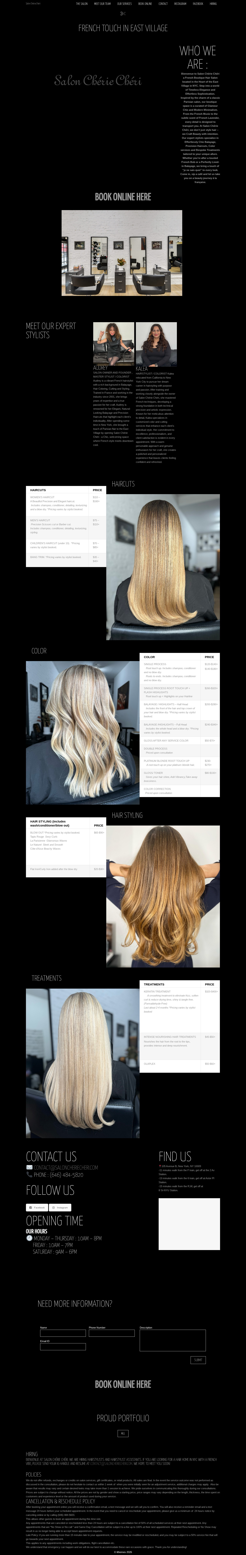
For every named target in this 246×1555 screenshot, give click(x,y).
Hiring (213, 4)
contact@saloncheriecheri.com (66, 1168)
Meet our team (102, 4)
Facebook (198, 4)
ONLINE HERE (132, 197)
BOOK (104, 197)
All (123, 1433)
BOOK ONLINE (145, 4)
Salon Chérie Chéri (33, 4)
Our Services (124, 4)
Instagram (180, 4)
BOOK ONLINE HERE (123, 1385)
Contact (163, 4)
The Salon (82, 4)
